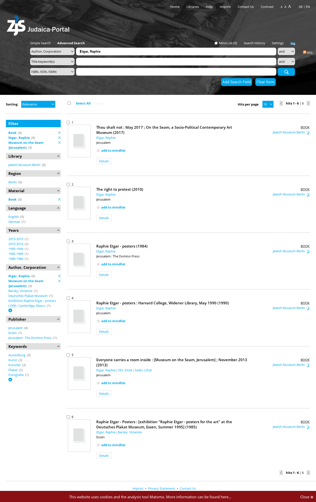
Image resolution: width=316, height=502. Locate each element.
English (14, 216)
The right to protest (119, 189)
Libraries (192, 6)
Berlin (13, 182)
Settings (278, 43)
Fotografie (16, 375)
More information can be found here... (198, 496)
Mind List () (228, 43)
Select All (83, 103)
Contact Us (246, 6)
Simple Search (40, 43)
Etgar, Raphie (106, 137)
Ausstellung (17, 355)
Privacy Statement (162, 488)
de (301, 6)
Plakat (13, 370)
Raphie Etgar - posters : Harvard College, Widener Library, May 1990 (162, 302)
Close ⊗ (307, 496)
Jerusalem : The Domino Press (30, 337)
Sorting (12, 104)
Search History (254, 43)
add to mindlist (113, 150)
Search (286, 71)
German (14, 221)
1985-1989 (16, 253)
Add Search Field (236, 81)
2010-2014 (16, 244)
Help (209, 6)
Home (174, 6)
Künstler (14, 365)
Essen (13, 333)
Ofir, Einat (125, 370)
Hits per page (248, 104)
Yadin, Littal (143, 370)
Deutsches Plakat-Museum (28, 295)
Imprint (225, 6)
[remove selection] (59, 132)
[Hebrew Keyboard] (292, 43)
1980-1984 (16, 258)
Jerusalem (15, 328)
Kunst (13, 360)
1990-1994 (16, 249)
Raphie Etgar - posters (122, 246)
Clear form (266, 81)
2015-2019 (16, 239)
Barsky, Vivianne (20, 291)
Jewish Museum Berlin (24, 165)
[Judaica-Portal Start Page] (39, 24)
